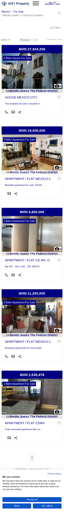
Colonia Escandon (32, 15)
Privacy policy (54, 473)
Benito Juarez (11, 15)
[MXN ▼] (6, 40)
